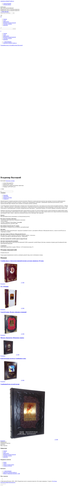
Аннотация (5, 196)
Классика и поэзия (10, 180)
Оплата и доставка (7, 197)
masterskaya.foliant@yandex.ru (7, 1)
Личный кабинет (7, 4)
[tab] (35, 195)
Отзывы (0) (5, 198)
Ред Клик (54, 481)
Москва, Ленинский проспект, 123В (11, 473)
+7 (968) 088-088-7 (5, 11)
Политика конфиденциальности (8, 482)
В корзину (3, 192)
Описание (5, 195)
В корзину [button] (3, 283)
